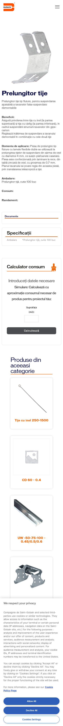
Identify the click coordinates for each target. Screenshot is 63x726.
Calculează (31, 330)
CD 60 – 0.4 (31, 480)
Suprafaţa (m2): (31, 309)
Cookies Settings (31, 719)
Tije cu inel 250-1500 (31, 420)
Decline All (31, 710)
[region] (31, 662)
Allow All (31, 701)
